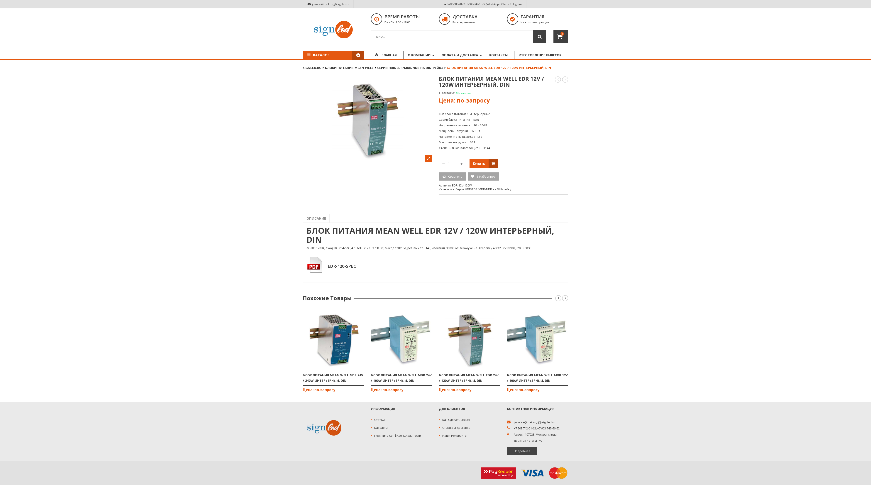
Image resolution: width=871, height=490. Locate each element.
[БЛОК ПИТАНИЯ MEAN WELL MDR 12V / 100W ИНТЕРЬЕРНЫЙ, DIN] (537, 339)
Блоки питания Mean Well (349, 68)
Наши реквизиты (454, 436)
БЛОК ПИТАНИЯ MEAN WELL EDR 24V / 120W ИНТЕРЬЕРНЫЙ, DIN (558, 79)
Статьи (379, 420)
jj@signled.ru (342, 4)
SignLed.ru (312, 68)
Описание (316, 218)
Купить (479, 163)
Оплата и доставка (456, 428)
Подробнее (522, 451)
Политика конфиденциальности (397, 436)
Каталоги (381, 428)
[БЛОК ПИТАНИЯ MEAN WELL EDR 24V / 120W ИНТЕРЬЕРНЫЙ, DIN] (469, 339)
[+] (461, 163)
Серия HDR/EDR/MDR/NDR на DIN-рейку (410, 68)
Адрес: (518, 434)
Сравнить (455, 176)
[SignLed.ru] (333, 29)
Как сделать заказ (456, 420)
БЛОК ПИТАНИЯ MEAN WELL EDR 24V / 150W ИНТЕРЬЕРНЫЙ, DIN (565, 79)
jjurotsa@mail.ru (322, 4)
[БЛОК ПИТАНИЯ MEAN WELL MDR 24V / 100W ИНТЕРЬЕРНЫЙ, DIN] (401, 339)
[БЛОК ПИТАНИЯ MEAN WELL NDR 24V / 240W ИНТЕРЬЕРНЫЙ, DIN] (333, 339)
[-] (443, 163)
